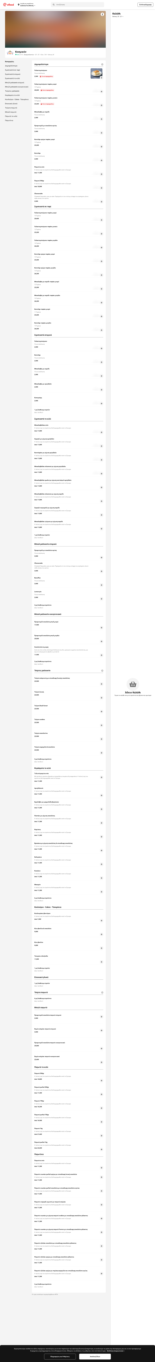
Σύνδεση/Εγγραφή (145, 4)
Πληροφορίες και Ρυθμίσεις (60, 1356)
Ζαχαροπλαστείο (29, 54)
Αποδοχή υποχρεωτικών (115, 1351)
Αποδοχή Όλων (95, 1356)
